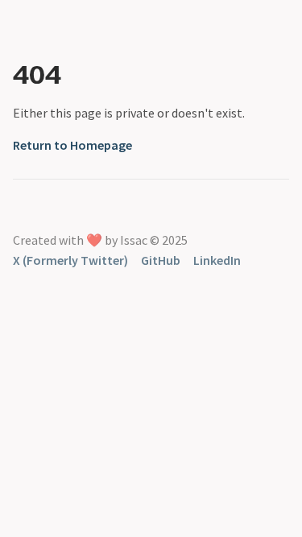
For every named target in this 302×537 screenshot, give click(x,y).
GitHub (160, 260)
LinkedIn (217, 260)
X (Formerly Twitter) (70, 260)
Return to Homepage (72, 145)
